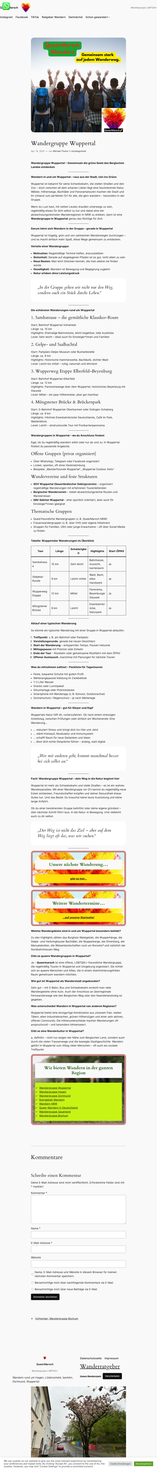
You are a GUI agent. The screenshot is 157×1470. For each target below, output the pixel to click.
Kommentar (39, 1193)
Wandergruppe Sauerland (55, 1111)
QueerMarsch (44, 1364)
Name (35, 1228)
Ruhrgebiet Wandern (52, 1099)
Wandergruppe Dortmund (55, 1095)
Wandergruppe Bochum (53, 1115)
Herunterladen (112, 1376)
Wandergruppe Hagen (52, 1091)
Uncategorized (78, 151)
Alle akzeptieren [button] (143, 1464)
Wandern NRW (48, 1103)
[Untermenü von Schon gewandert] (109, 17)
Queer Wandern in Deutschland (58, 1107)
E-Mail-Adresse (41, 1242)
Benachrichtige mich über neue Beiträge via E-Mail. (66, 1289)
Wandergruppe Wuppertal (55, 1087)
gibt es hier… (78, 878)
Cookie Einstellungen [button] (120, 1464)
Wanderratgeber (100, 1366)
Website (36, 1257)
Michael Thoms (60, 151)
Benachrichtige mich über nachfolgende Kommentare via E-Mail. (74, 1282)
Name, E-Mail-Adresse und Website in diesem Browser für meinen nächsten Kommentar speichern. (76, 1274)
